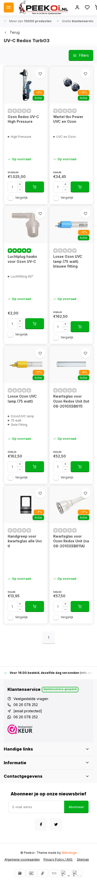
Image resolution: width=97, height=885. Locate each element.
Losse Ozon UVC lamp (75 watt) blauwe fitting (67, 261)
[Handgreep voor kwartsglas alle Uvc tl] (26, 504)
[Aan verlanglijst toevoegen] (40, 74)
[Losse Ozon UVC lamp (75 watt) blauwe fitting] (71, 224)
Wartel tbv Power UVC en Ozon (68, 119)
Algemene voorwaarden (22, 859)
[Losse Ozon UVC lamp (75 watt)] (26, 364)
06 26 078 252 (25, 705)
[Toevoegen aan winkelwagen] (34, 186)
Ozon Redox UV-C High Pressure (23, 119)
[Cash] (43, 873)
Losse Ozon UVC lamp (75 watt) (22, 398)
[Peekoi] (43, 7)
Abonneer (76, 807)
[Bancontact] (31, 873)
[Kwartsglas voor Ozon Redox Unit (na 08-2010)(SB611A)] (71, 504)
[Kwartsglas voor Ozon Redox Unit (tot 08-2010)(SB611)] (71, 364)
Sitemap (83, 859)
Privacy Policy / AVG (58, 859)
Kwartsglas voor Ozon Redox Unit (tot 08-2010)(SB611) (71, 401)
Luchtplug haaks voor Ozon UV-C (22, 259)
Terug (15, 32)
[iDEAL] (20, 873)
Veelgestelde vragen (30, 699)
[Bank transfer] (54, 873)
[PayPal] (65, 873)
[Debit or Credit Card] (77, 873)
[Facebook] (41, 824)
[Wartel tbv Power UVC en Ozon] (71, 85)
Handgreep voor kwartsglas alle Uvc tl (25, 541)
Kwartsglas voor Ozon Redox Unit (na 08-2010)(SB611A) (71, 541)
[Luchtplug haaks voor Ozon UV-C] (26, 224)
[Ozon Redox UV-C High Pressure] (26, 85)
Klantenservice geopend (60, 689)
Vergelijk (21, 197)
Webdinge (69, 853)
